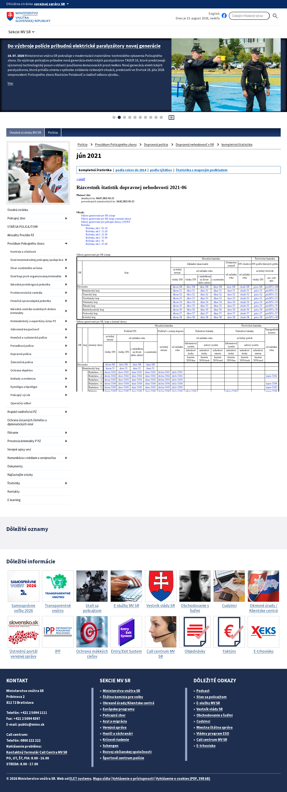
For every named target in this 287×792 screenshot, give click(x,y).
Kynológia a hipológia (24, 387)
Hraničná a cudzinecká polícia (29, 337)
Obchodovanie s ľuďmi (214, 715)
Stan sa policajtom (211, 697)
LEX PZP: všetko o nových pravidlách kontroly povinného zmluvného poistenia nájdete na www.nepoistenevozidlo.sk (84, 49)
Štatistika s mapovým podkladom (202, 170)
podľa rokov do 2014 (131, 170)
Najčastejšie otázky (20, 475)
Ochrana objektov (22, 370)
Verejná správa (114, 727)
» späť (80, 179)
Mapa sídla (101, 778)
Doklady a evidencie (23, 378)
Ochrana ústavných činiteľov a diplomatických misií (27, 422)
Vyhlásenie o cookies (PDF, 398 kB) (183, 778)
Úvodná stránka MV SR (25, 132)
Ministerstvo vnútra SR (121, 690)
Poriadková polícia (22, 346)
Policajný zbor (16, 218)
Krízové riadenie (116, 739)
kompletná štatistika (236, 144)
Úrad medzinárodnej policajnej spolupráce (37, 260)
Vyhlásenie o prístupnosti (133, 778)
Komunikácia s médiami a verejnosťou (31, 458)
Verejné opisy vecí (19, 449)
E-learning (14, 500)
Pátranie (12, 433)
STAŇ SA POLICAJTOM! (22, 227)
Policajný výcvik (20, 395)
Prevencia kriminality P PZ (24, 441)
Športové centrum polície (123, 758)
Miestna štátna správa (214, 727)
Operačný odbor (21, 403)
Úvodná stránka (17, 210)
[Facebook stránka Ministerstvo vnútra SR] (224, 16)
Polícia (53, 132)
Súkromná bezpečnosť (25, 329)
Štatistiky (13, 483)
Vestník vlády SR (209, 709)
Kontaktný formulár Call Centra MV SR (36, 752)
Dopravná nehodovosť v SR (195, 144)
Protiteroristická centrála (26, 293)
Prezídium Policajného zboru (25, 243)
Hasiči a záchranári (118, 733)
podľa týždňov (161, 170)
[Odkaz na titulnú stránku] (29, 15)
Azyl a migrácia (115, 721)
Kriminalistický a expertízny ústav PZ (33, 321)
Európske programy (119, 709)
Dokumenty (15, 466)
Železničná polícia (22, 362)
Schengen (110, 745)
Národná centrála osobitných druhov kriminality (33, 311)
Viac (10, 90)
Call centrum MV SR (211, 739)
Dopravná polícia (21, 354)
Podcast (203, 690)
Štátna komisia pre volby (123, 697)
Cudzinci (203, 721)
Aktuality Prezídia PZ (20, 235)
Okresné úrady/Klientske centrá (128, 703)
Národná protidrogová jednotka (30, 284)
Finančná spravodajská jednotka (31, 301)
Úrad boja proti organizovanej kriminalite (36, 276)
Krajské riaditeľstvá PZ (22, 412)
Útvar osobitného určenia (26, 268)
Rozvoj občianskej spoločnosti (127, 751)
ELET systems (80, 778)
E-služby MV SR (208, 703)
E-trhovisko (206, 745)
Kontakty (13, 491)
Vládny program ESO (212, 733)
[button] (22, 30)
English (214, 13)
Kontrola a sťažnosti (23, 251)
